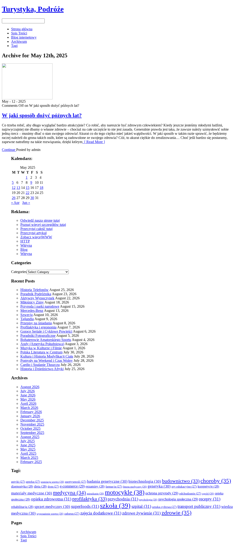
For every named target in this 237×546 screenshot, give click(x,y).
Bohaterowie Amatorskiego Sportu (45, 340)
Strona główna (21, 29)
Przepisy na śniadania (36, 323)
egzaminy (95, 486)
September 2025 (32, 433)
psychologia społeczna (178, 499)
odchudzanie (190, 493)
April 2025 (28, 453)
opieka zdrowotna (51, 499)
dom (53, 486)
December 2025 (32, 420)
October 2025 (30, 428)
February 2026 (31, 412)
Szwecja (26, 315)
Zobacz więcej (31, 237)
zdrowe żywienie (141, 513)
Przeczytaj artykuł (33, 233)
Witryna (26, 245)
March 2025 (29, 458)
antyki (18, 481)
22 (27, 193)
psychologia (148, 499)
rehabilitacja (22, 507)
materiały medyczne (31, 493)
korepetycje (208, 486)
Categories (19, 272)
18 (41, 188)
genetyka (159, 486)
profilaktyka (89, 499)
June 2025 (27, 445)
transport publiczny (199, 506)
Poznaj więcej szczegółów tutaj (43, 225)
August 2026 (29, 387)
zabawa (71, 513)
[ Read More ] (93, 142)
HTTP (25, 241)
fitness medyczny (135, 486)
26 (14, 198)
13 (18, 188)
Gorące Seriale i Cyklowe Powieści (46, 331)
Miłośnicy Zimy (32, 302)
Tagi (14, 46)
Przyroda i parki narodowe (39, 306)
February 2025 (31, 462)
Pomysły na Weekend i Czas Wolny (46, 360)
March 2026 (29, 408)
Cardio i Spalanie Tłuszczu (40, 365)
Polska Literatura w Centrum (41, 352)
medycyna (69, 493)
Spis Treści (19, 33)
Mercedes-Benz (31, 311)
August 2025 (29, 437)
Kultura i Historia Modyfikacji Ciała (46, 356)
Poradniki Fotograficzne (38, 335)
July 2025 (27, 441)
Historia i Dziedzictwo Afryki (42, 369)
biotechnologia (144, 481)
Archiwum (19, 41)
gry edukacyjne (184, 486)
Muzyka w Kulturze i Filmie (41, 348)
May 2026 (27, 399)
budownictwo (181, 481)
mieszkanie (95, 493)
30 (32, 198)
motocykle (124, 492)
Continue (9, 150)
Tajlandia (27, 319)
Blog (24, 250)
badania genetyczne (107, 481)
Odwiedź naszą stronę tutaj (40, 220)
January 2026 (30, 416)
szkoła (115, 505)
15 (27, 188)
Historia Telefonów (34, 290)
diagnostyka (22, 486)
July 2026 (27, 391)
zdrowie (176, 512)
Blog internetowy (24, 37)
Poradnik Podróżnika (35, 294)
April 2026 (28, 403)
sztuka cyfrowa (164, 507)
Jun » (26, 203)
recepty (209, 499)
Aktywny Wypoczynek (37, 298)
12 (14, 188)
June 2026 (27, 395)
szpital (141, 506)
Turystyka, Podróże (33, 9)
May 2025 (27, 449)
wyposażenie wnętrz (50, 513)
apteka (33, 481)
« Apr (15, 203)
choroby (215, 481)
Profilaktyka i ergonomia (38, 327)
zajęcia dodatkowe (100, 513)
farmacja (114, 486)
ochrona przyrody (161, 493)
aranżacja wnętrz (52, 482)
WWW (47, 237)
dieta (40, 486)
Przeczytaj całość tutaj (36, 229)
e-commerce (72, 486)
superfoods (85, 506)
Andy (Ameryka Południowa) (42, 344)
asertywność (75, 481)
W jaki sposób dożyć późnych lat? (42, 115)
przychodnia (123, 499)
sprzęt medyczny (52, 506)
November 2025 (32, 424)
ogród (208, 493)
